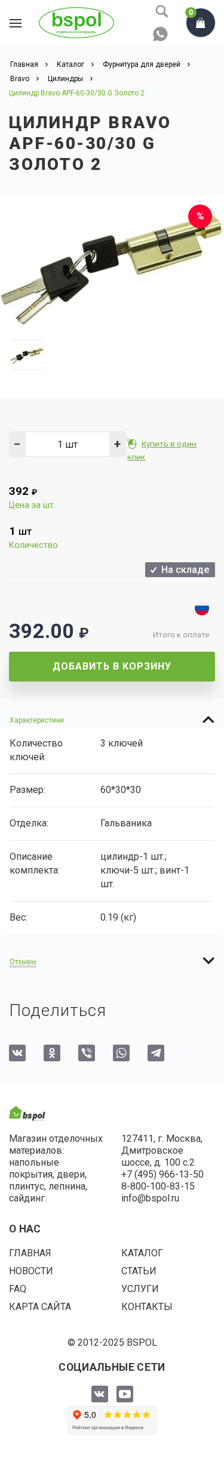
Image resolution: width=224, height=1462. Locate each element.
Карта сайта (40, 1306)
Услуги (140, 1288)
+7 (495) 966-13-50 (162, 1174)
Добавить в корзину (112, 666)
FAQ (17, 1288)
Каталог (142, 1253)
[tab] (112, 719)
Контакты (147, 1306)
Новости (31, 1271)
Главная (30, 1253)
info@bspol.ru (150, 1198)
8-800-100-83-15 (158, 1186)
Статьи (139, 1271)
